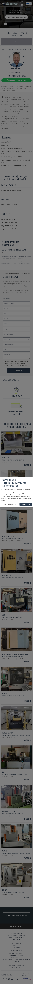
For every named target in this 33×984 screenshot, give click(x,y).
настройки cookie (10, 504)
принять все (25, 504)
